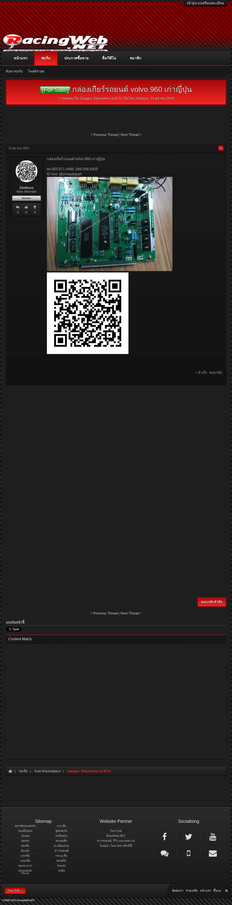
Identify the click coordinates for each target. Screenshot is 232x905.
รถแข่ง (61, 865)
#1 (220, 148)
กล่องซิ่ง (25, 860)
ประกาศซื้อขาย (76, 58)
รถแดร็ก (61, 860)
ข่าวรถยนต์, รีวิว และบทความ (116, 840)
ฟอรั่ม (46, 58)
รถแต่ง (25, 836)
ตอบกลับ (215, 372)
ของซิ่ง (25, 845)
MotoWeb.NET (116, 836)
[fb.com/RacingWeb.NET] (164, 836)
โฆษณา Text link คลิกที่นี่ (115, 845)
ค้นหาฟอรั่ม (14, 71)
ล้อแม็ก (25, 850)
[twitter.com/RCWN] (189, 836)
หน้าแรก (20, 58)
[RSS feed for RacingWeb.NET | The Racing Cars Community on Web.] (227, 885)
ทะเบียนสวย (61, 845)
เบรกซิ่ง (25, 855)
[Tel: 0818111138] (189, 853)
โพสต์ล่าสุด (36, 71)
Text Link (116, 831)
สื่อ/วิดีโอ (109, 58)
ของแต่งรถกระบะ (25, 872)
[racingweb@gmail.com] (213, 853)
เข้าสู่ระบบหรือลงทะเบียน (205, 3)
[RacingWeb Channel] (213, 836)
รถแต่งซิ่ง (61, 840)
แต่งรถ (25, 840)
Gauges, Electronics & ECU (101, 98)
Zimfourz (142, 98)
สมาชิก (135, 58)
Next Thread (130, 135)
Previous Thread (105, 135)
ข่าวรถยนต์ (61, 850)
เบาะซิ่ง (61, 826)
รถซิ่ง (61, 870)
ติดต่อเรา (178, 890)
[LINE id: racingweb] (164, 853)
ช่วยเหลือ (192, 890)
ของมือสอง (25, 831)
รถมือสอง (61, 836)
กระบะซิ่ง (61, 855)
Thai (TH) (13, 890)
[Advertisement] (116, 421)
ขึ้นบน (217, 890)
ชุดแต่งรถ (61, 831)
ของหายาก (25, 865)
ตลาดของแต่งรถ (25, 826)
